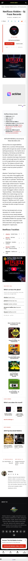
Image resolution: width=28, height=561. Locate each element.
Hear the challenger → (9, 419)
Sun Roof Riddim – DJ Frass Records (14, 392)
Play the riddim (9, 43)
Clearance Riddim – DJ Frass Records (14, 341)
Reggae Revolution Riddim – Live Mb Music (20, 463)
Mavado (15, 126)
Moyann (20, 126)
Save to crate (19, 43)
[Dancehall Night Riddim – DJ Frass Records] (14, 365)
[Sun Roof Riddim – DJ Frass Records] (14, 383)
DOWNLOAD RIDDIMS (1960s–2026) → (14, 546)
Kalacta (10, 17)
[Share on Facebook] (8, 21)
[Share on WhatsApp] (11, 21)
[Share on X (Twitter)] (15, 21)
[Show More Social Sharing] (25, 21)
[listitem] (9, 441)
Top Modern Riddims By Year (11, 7)
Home (2, 7)
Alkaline (20, 125)
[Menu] (2, 2)
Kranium (11, 126)
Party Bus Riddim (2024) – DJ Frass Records (14, 358)
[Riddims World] (14, 2)
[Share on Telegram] (18, 21)
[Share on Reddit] (21, 21)
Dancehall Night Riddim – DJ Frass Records (14, 375)
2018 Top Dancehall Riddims (14, 40)
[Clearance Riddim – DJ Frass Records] (14, 332)
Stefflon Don (8, 128)
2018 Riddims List (17, 131)
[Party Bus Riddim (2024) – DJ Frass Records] (14, 349)
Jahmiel (7, 126)
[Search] (26, 2)
